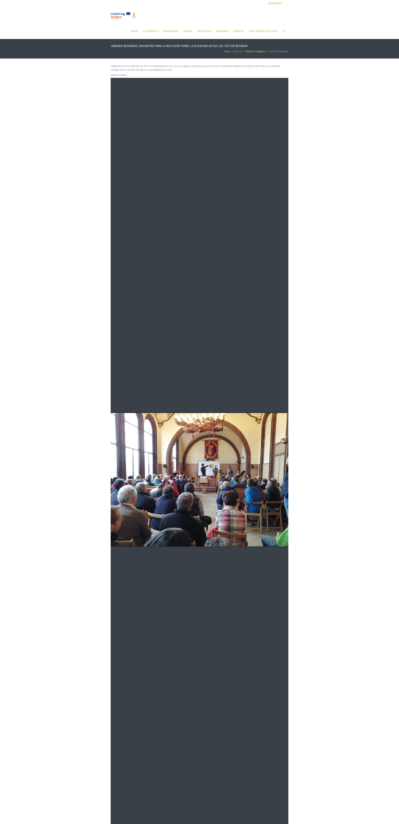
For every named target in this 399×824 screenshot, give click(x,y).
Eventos (238, 31)
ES (270, 3)
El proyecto (151, 31)
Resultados (171, 31)
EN (273, 3)
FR (277, 3)
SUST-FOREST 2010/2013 (263, 31)
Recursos (222, 31)
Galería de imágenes (255, 51)
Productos (204, 31)
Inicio (134, 31)
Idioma (114, 75)
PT (280, 3)
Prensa (187, 31)
